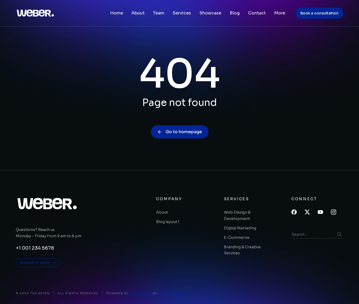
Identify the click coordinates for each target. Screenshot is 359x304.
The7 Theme (141, 293)
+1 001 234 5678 (35, 248)
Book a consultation (319, 13)
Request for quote (35, 263)
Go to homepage (184, 132)
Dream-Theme (171, 293)
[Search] (339, 234)
